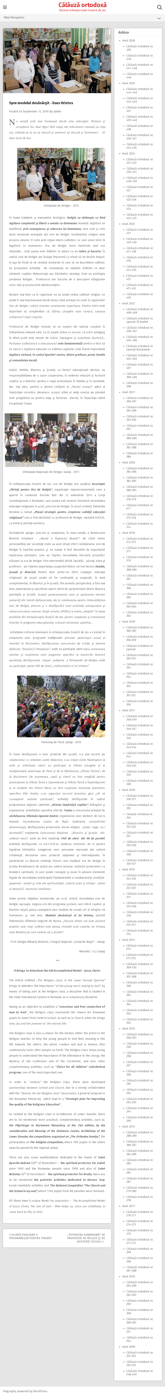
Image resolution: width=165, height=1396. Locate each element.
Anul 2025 (128, 83)
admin (57, 111)
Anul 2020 (128, 462)
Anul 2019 (128, 533)
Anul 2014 (128, 940)
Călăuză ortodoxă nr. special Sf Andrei (139, 320)
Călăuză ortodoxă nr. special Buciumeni (139, 347)
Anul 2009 (128, 1347)
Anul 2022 (128, 303)
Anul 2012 (128, 1126)
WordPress (40, 1391)
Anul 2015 (128, 869)
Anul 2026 (128, 40)
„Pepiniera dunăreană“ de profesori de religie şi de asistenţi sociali (86, 1238)
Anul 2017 (128, 710)
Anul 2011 (128, 1206)
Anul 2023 (128, 224)
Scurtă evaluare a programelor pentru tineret (30, 1236)
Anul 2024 (128, 153)
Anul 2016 (128, 790)
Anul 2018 (128, 621)
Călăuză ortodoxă (83, 5)
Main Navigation (14, 17)
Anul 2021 (128, 392)
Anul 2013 (128, 1028)
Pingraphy (9, 1391)
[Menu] (5, 7)
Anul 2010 (128, 1276)
